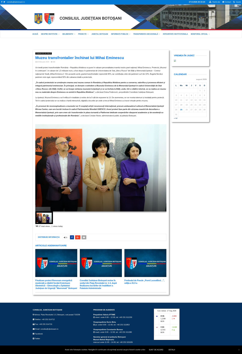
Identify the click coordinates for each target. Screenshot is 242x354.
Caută (238, 2)
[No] (239, 349)
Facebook (38, 334)
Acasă (35, 34)
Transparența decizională (145, 34)
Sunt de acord (156, 350)
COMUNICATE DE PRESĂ (43, 53)
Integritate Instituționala (175, 34)
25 (181, 110)
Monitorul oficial (199, 34)
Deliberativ (67, 34)
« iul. (176, 118)
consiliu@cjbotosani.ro (16, 2)
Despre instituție (49, 34)
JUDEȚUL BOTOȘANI (100, 34)
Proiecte (82, 34)
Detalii (172, 350)
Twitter (37, 339)
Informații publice (119, 34)
